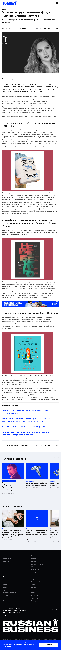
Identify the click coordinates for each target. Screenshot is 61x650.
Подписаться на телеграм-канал (15, 445)
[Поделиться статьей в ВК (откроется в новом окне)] (49, 28)
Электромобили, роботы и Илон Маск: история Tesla (36, 484)
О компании (7, 558)
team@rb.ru (7, 615)
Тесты (33, 572)
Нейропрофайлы (37, 564)
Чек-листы (35, 569)
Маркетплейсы (36, 581)
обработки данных (15, 644)
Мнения (33, 561)
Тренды (34, 601)
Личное (34, 587)
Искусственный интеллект (12, 581)
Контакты (6, 561)
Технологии (35, 598)
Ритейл (33, 590)
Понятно (49, 644)
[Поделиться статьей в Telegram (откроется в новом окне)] (45, 28)
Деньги (33, 584)
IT (3, 601)
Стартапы (34, 595)
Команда (6, 556)
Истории (5, 9)
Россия (33, 592)
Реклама (6, 579)
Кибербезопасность (10, 592)
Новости (34, 556)
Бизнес (5, 587)
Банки (5, 584)
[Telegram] (52, 609)
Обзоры (34, 567)
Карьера (5, 590)
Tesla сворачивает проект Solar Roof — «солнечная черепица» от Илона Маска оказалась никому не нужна (36, 535)
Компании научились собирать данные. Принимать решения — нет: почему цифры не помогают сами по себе (13, 487)
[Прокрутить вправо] (57, 459)
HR (3, 598)
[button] (57, 3)
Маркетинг (35, 579)
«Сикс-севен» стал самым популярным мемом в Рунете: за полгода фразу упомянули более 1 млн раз (13, 534)
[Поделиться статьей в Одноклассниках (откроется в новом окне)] (53, 28)
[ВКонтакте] (56, 609)
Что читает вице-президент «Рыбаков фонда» (24, 427)
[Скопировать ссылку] (57, 28)
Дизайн (5, 595)
